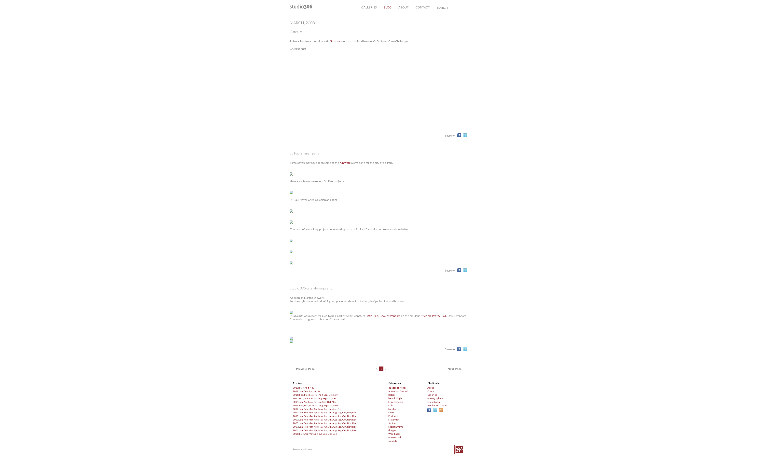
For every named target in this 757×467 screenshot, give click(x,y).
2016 (295, 394)
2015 (295, 398)
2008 (295, 423)
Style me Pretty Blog (433, 315)
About (430, 387)
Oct (330, 394)
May (301, 387)
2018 (295, 387)
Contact (431, 391)
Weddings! (394, 433)
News (391, 412)
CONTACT (423, 7)
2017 (295, 391)
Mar (306, 394)
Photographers (435, 398)
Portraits (393, 416)
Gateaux (296, 32)
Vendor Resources (437, 405)
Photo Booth (395, 437)
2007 (295, 426)
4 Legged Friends (397, 387)
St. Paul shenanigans (304, 153)
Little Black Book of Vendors (383, 315)
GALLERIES (369, 7)
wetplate (392, 440)
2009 (295, 419)
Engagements (395, 401)
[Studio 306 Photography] (301, 7)
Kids (390, 405)
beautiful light (395, 398)
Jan (301, 391)
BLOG (388, 7)
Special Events (395, 426)
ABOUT (403, 7)
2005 (295, 433)
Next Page (454, 368)
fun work (345, 162)
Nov (312, 387)
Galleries (432, 394)
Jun (310, 391)
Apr (306, 398)
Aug (307, 387)
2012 (295, 408)
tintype (392, 430)
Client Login (433, 401)
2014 (295, 401)
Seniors (392, 423)
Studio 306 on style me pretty (311, 288)
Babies (391, 394)
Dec (334, 398)
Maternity (393, 419)
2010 (295, 416)
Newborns (393, 408)
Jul (314, 391)
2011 (295, 412)
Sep (319, 391)
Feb (306, 391)
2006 (295, 430)
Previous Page (305, 368)
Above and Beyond (398, 391)
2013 (295, 405)
